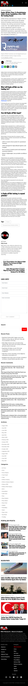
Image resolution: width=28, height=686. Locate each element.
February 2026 (5, 439)
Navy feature (5, 500)
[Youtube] (13, 677)
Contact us (3, 649)
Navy (3, 496)
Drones (8, 221)
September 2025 (5, 451)
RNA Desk (8, 61)
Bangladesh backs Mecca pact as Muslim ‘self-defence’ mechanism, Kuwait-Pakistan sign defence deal (14, 358)
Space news (4, 512)
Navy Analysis (5, 498)
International (4, 491)
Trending (4, 516)
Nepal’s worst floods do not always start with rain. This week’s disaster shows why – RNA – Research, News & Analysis (12, 368)
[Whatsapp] (17, 677)
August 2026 (5, 425)
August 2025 (5, 453)
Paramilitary (4, 507)
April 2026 (4, 435)
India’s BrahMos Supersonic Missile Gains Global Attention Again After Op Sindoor (14, 578)
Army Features (5, 472)
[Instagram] (6, 677)
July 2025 (4, 456)
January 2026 (5, 442)
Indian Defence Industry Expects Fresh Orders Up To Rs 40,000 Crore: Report (13, 598)
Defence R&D (5, 484)
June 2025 (4, 458)
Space (3, 510)
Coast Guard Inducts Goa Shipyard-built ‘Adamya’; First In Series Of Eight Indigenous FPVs (14, 263)
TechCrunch (4, 100)
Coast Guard (5, 475)
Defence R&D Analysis (7, 486)
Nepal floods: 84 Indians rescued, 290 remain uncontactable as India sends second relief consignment (12, 350)
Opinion (3, 505)
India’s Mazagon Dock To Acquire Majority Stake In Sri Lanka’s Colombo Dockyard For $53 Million (14, 270)
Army (3, 470)
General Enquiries (5, 656)
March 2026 (4, 437)
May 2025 (4, 460)
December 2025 (5, 444)
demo (3, 488)
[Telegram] (21, 677)
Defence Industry (6, 10)
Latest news (4, 493)
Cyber (3, 477)
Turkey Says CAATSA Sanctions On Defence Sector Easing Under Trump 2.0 (13, 618)
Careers (3, 652)
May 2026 (4, 432)
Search (3, 325)
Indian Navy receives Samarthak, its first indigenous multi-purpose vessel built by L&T (13, 354)
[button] (26, 3)
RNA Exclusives (17, 647)
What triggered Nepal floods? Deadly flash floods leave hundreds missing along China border (13, 373)
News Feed (4, 502)
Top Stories (4, 514)
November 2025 (5, 446)
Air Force (4, 468)
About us (3, 647)
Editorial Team (4, 654)
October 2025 (5, 449)
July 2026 (4, 428)
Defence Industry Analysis (8, 482)
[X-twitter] (10, 677)
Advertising (4, 659)
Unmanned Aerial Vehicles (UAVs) (10, 225)
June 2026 (4, 430)
